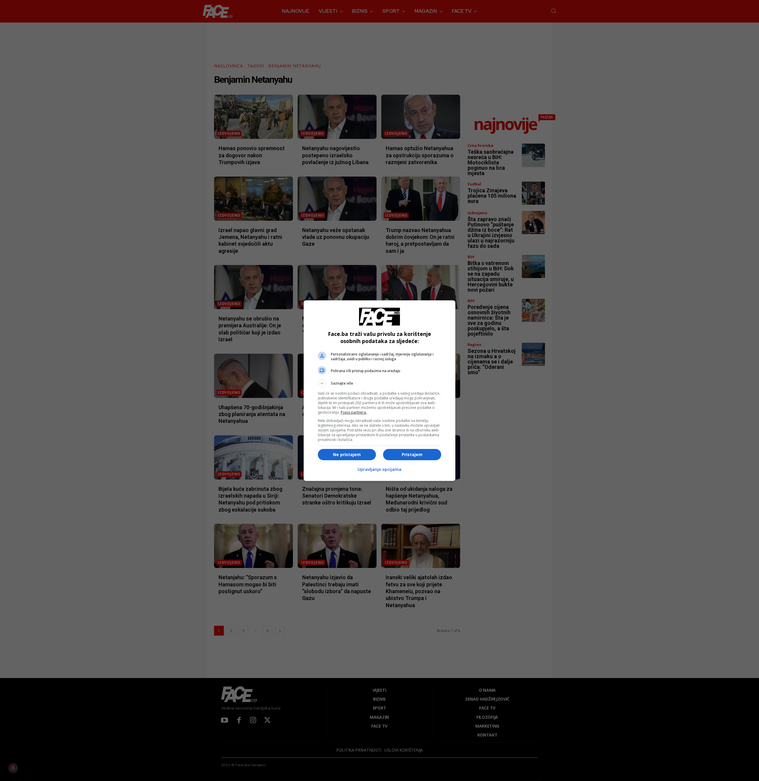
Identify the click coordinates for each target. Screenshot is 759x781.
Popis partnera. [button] (354, 412)
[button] (379, 383)
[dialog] (379, 390)
